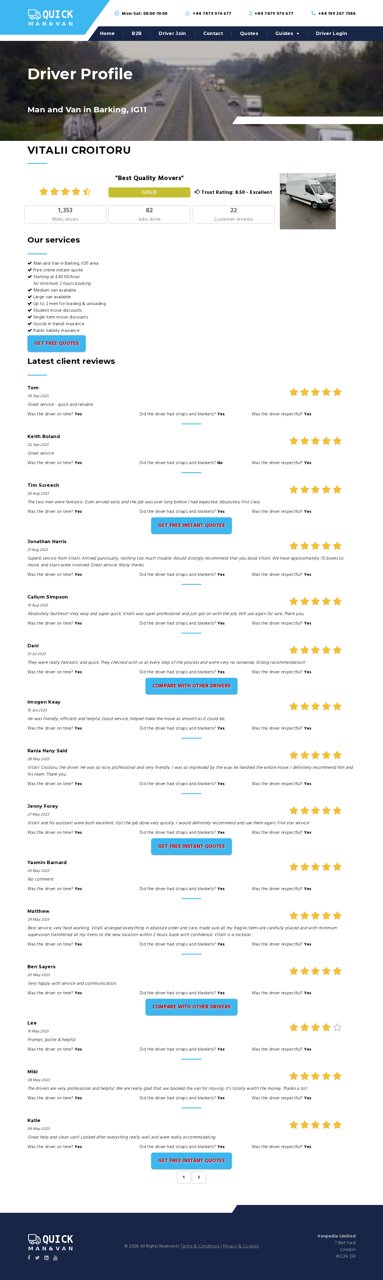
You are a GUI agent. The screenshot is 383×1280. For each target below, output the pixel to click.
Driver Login (331, 33)
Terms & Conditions (200, 1246)
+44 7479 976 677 (212, 13)
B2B (137, 33)
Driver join (172, 33)
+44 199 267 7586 (337, 13)
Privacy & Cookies (241, 1246)
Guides (284, 33)
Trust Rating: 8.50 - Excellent (236, 192)
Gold (149, 192)
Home (107, 33)
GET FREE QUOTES (56, 343)
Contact (213, 33)
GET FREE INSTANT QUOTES (191, 526)
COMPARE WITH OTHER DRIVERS (191, 686)
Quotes (249, 33)
